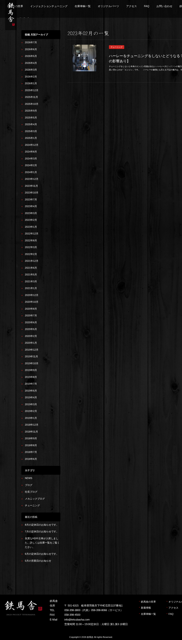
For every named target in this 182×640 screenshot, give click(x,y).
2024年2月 (31, 165)
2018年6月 (31, 459)
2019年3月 (31, 404)
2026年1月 (31, 83)
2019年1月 (31, 418)
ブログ (28, 485)
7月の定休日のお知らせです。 (42, 531)
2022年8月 (31, 240)
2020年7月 (31, 315)
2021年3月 (31, 281)
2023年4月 (31, 206)
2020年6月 (31, 322)
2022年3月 (31, 247)
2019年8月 (31, 377)
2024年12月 (31, 144)
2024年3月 (31, 158)
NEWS (28, 478)
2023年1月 (31, 226)
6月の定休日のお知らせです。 (42, 553)
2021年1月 (31, 288)
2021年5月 (31, 274)
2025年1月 (31, 138)
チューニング (32, 505)
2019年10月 (31, 363)
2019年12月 (31, 349)
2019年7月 (31, 383)
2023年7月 (31, 199)
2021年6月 (31, 267)
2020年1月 (31, 342)
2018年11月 (31, 431)
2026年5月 (31, 56)
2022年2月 (31, 254)
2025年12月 (31, 90)
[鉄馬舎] (11, 26)
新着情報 (146, 607)
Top (173, 631)
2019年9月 (31, 370)
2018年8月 (31, 445)
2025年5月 (31, 117)
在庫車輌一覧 (148, 614)
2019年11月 (31, 356)
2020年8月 (31, 308)
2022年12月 (31, 233)
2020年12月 (31, 295)
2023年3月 (31, 213)
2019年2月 (31, 411)
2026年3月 (31, 69)
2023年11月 (31, 185)
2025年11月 (31, 97)
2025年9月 (31, 110)
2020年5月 (31, 329)
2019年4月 (31, 397)
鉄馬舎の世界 (148, 601)
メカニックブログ (35, 498)
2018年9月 (31, 438)
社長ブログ (31, 491)
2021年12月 (31, 260)
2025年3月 (31, 131)
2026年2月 (31, 76)
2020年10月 (31, 301)
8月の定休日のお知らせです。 (42, 524)
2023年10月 (31, 192)
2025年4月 (31, 124)
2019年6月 (31, 390)
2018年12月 (31, 424)
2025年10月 (31, 103)
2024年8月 (31, 151)
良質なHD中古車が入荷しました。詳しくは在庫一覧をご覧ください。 (42, 542)
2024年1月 (31, 172)
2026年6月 (31, 49)
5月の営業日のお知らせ (38, 560)
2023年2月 (31, 219)
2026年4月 (31, 63)
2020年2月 (31, 336)
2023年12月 (31, 179)
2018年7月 (31, 452)
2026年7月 (31, 42)
